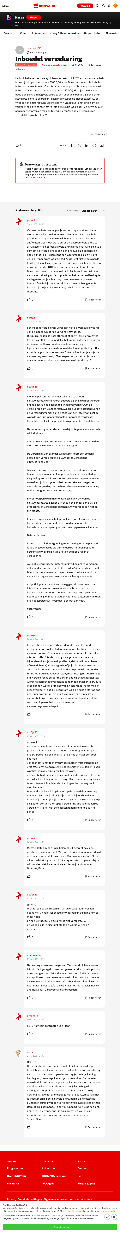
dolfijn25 (32, 386)
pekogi (31, 220)
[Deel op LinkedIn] (87, 145)
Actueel (36, 33)
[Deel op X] (79, 145)
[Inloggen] (109, 6)
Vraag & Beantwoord (63, 33)
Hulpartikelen (92, 33)
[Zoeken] (97, 6)
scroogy (32, 317)
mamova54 (34, 955)
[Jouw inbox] (103, 5)
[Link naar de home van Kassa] (9, 17)
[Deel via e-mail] (102, 145)
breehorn (32, 1015)
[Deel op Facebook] (72, 145)
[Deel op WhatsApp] (94, 145)
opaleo (31, 1052)
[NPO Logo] (115, 5)
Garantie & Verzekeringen (54, 65)
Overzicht (9, 33)
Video (23, 33)
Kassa (19, 17)
